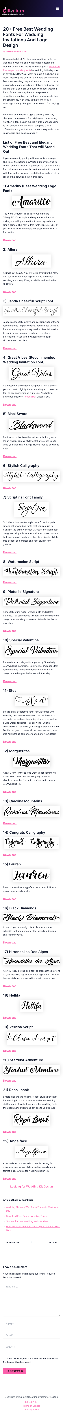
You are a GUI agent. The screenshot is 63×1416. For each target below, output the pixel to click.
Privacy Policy (31, 1409)
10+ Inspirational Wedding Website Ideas (27, 1221)
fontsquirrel (29, 396)
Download (10, 240)
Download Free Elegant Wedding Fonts (26, 1216)
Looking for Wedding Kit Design (31, 1186)
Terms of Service (31, 1405)
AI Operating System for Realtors (13, 14)
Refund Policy (31, 1402)
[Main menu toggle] (57, 9)
